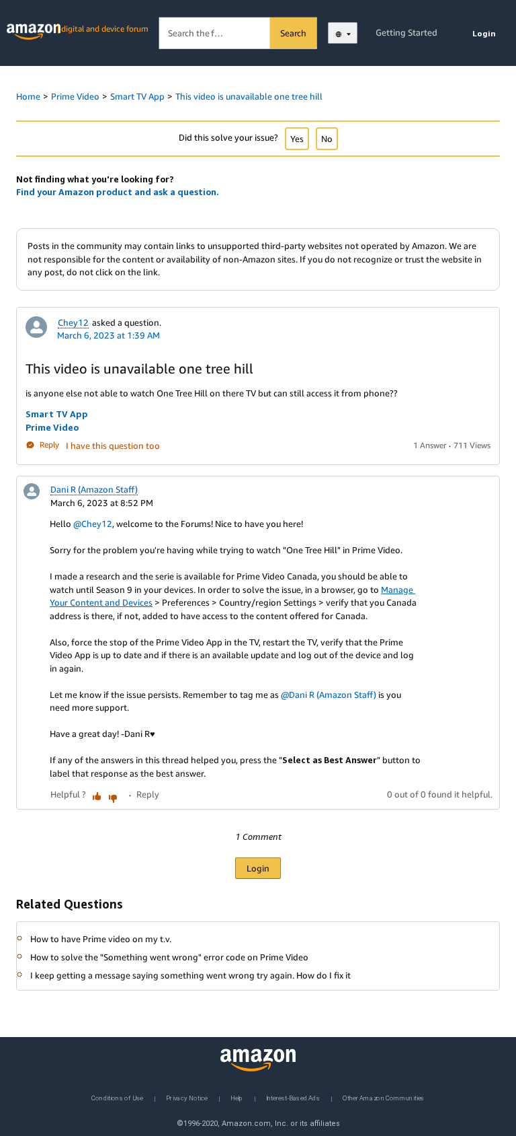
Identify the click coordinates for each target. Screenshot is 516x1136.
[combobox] (238, 33)
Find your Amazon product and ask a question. (117, 191)
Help (236, 1097)
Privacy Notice (187, 1097)
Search (293, 33)
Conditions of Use (117, 1097)
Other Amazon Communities (384, 1097)
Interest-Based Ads (293, 1097)
